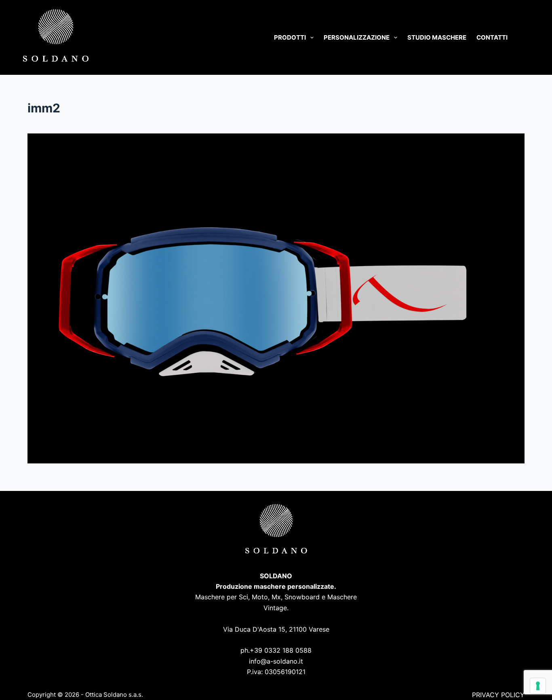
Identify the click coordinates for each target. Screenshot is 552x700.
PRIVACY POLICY (498, 695)
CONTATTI (492, 37)
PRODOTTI (290, 37)
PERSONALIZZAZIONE (357, 37)
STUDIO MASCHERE (436, 37)
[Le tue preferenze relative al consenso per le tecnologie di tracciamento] (538, 686)
